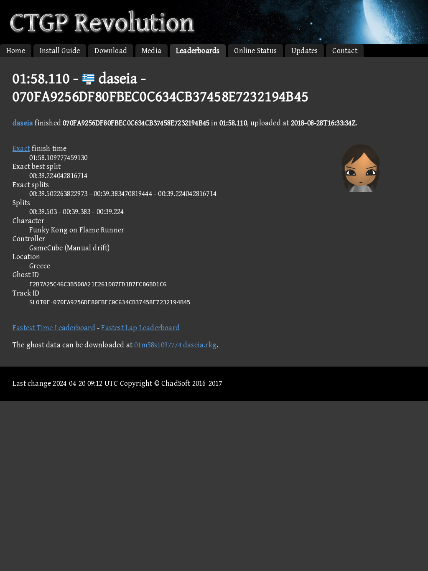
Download (110, 50)
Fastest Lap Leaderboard (140, 328)
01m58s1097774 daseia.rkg (175, 345)
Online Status (255, 50)
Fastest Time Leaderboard (54, 328)
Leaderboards (197, 50)
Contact (344, 50)
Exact (21, 148)
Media (151, 50)
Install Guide (60, 50)
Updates (304, 50)
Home (15, 50)
